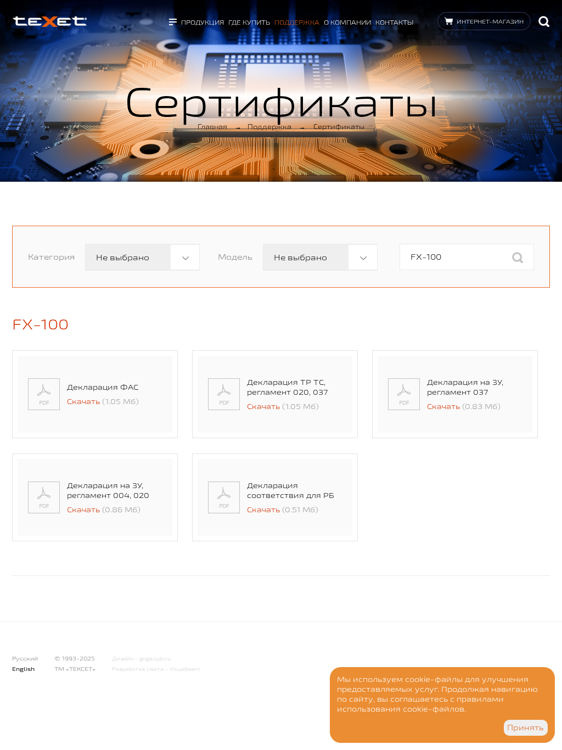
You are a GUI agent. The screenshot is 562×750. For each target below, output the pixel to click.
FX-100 (40, 323)
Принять (525, 727)
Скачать (83, 401)
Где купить (249, 22)
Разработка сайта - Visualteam (156, 669)
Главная (212, 126)
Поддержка (296, 22)
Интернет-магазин (490, 21)
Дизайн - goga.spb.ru (141, 659)
